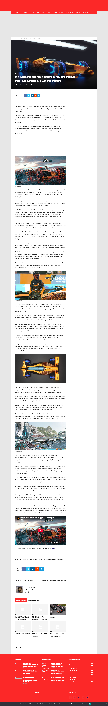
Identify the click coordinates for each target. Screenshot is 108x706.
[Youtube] (87, 697)
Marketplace (70, 12)
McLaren (40, 559)
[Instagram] (74, 697)
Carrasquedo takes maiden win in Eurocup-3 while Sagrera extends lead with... (30, 679)
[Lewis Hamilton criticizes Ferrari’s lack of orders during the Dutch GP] (23, 609)
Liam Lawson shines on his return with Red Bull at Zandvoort (39, 635)
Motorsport (60, 559)
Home (17, 12)
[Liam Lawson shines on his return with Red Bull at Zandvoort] (40, 626)
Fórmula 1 (35, 559)
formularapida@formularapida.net (48, 698)
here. (53, 548)
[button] (91, 12)
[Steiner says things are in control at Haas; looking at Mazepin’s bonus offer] (45, 679)
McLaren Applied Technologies (50, 559)
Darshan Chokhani (20, 84)
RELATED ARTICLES (21, 600)
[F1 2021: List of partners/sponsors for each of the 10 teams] (45, 672)
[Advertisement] (54, 25)
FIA (31, 559)
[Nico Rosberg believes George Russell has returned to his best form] (40, 609)
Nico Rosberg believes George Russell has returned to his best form (39, 618)
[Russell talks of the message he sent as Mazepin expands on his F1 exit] (45, 667)
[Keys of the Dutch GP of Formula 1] (58, 609)
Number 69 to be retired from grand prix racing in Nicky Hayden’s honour (54, 579)
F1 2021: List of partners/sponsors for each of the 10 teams (57, 671)
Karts (61, 12)
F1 (21, 12)
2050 (20, 559)
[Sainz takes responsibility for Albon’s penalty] (23, 626)
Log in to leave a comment (21, 649)
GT (55, 12)
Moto (37, 12)
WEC (43, 12)
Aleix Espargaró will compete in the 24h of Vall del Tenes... (30, 671)
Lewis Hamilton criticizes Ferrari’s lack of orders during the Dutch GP (22, 618)
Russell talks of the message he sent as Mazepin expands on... (57, 664)
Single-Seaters (28, 12)
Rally (49, 12)
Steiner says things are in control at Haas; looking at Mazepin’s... (57, 679)
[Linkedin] (79, 697)
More (77, 12)
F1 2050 (27, 559)
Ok (90, 703)
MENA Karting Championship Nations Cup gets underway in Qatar (30, 664)
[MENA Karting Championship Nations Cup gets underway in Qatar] (18, 665)
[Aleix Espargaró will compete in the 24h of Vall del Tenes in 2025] (18, 672)
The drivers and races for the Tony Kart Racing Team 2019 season (26, 579)
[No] (106, 704)
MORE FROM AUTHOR (33, 600)
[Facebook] (26, 592)
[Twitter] (29, 592)
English (84, 12)
